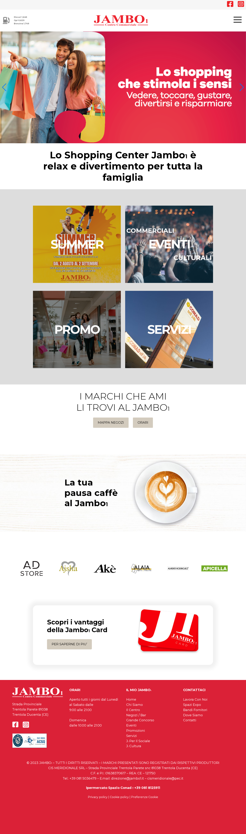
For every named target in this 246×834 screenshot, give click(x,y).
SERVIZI (169, 332)
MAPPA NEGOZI (111, 426)
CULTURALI (193, 261)
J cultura (133, 749)
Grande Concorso (140, 723)
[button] (4, 89)
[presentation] (8, 571)
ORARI (143, 426)
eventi (131, 729)
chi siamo (134, 708)
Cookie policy (119, 800)
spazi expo (192, 708)
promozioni (135, 734)
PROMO (77, 332)
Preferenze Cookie (144, 800)
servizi (131, 739)
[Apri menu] (237, 19)
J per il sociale (138, 744)
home (131, 703)
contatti (189, 723)
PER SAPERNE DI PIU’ (69, 647)
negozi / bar (136, 718)
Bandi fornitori (195, 713)
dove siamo (193, 718)
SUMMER (77, 247)
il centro (133, 713)
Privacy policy (98, 800)
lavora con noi (195, 703)
